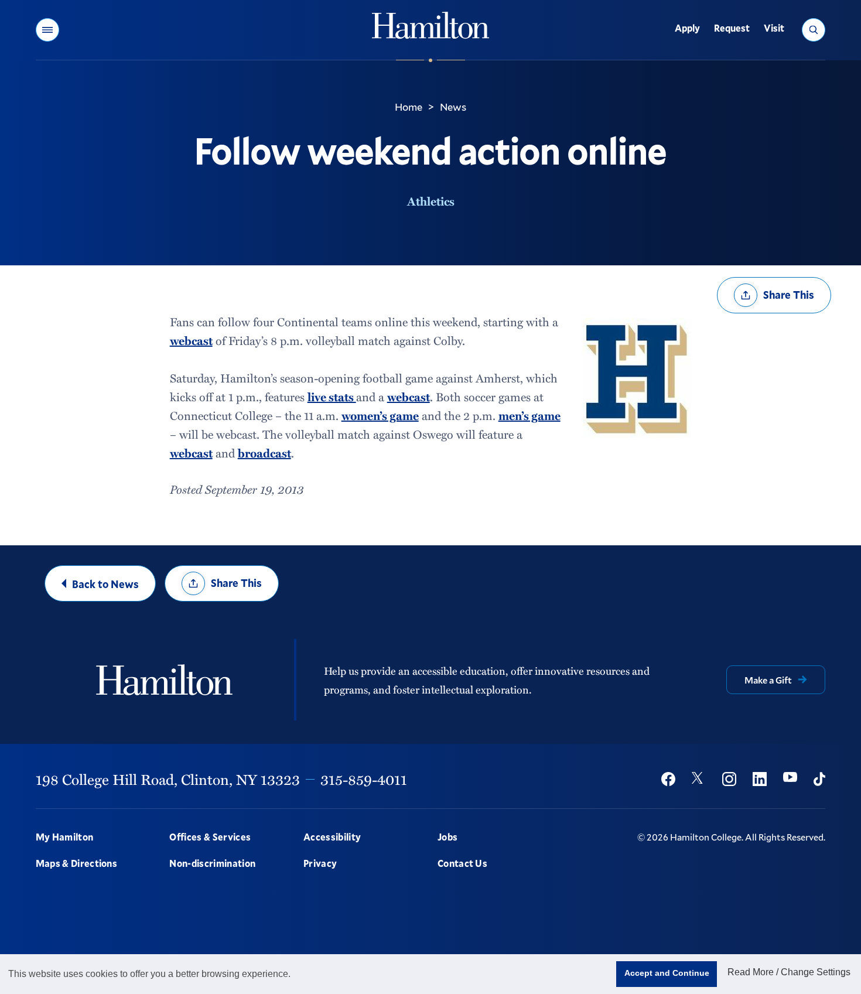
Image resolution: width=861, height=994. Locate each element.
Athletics (431, 201)
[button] (47, 30)
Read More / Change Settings (788, 972)
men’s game (529, 415)
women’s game (380, 415)
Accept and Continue (666, 973)
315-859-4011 (363, 779)
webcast (191, 340)
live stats (332, 396)
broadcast (264, 453)
